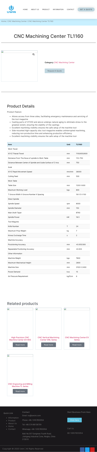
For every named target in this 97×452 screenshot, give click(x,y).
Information (58, 9)
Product (46, 9)
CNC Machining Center (17, 21)
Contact (70, 9)
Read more (20, 345)
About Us (35, 9)
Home (25, 9)
